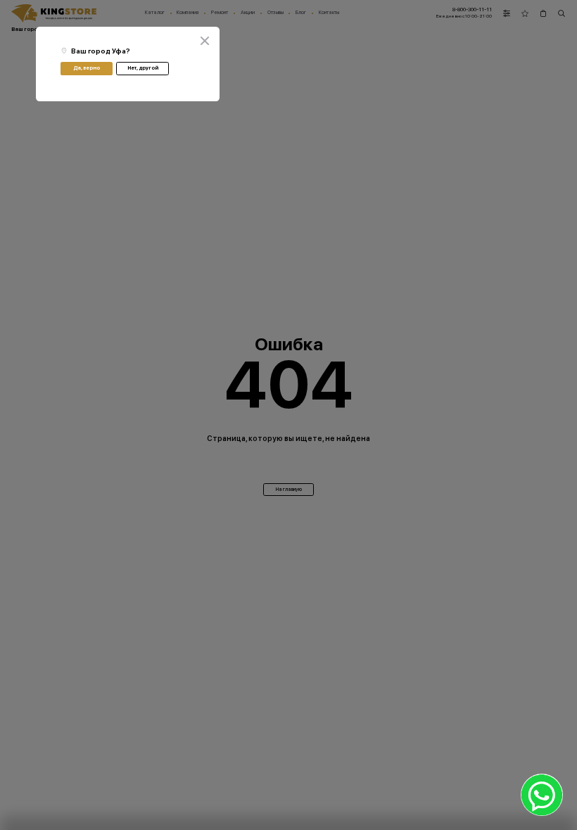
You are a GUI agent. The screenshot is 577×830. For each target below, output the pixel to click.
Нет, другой (142, 68)
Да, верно (86, 68)
